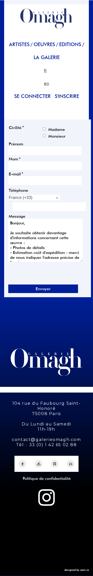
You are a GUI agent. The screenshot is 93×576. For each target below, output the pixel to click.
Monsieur (57, 135)
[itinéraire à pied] (22, 464)
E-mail (15, 173)
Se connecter (32, 96)
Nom (13, 159)
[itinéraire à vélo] (38, 464)
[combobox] (34, 198)
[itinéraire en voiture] (70, 464)
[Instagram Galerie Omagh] (46, 497)
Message (17, 216)
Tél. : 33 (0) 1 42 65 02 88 (46, 444)
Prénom (16, 143)
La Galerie (47, 57)
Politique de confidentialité (47, 478)
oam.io (84, 570)
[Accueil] (47, 31)
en (46, 83)
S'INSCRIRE (67, 96)
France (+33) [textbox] (20, 197)
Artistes (19, 44)
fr (45, 70)
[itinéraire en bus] (54, 464)
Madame (56, 129)
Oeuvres (44, 44)
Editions (70, 44)
